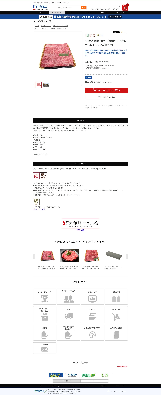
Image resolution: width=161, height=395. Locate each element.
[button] (34, 256)
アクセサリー (104, 12)
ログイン (93, 9)
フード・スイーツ (56, 12)
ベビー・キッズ (120, 12)
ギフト (41, 12)
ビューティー (88, 12)
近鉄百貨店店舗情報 (68, 389)
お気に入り (108, 9)
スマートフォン (66, 381)
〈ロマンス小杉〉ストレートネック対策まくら (113, 267)
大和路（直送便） (104, 61)
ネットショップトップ (55, 389)
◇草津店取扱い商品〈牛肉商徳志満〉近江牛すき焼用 (69, 267)
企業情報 (78, 389)
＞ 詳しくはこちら (39, 209)
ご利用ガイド (116, 9)
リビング (72, 12)
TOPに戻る (80, 230)
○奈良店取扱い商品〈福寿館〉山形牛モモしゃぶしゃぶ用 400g (47, 267)
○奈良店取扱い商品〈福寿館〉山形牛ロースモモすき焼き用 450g (91, 267)
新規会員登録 (100, 9)
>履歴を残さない (122, 366)
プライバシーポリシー (113, 391)
